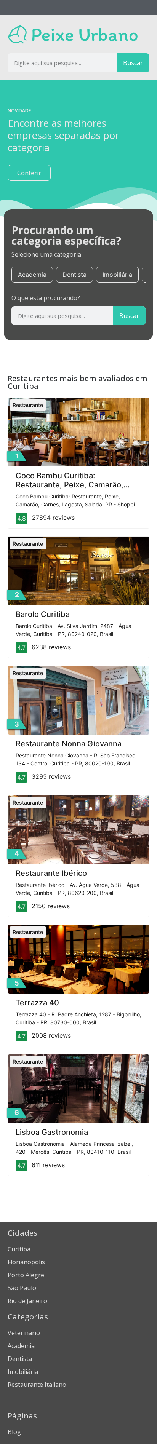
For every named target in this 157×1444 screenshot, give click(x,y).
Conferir (29, 173)
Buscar (133, 63)
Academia (32, 274)
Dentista (74, 274)
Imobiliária (117, 274)
